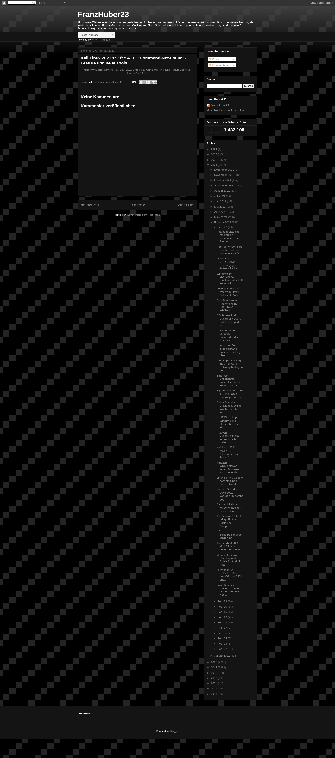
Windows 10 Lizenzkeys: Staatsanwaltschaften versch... (230, 278)
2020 (214, 662)
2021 (214, 165)
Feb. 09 (223, 622)
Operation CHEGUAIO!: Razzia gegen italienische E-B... (229, 263)
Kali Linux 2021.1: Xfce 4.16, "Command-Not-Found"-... (228, 452)
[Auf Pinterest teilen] (155, 82)
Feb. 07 (223, 627)
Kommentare (219, 65)
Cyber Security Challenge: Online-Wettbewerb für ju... (230, 407)
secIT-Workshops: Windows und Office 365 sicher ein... (228, 422)
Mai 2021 (220, 206)
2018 (214, 672)
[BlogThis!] (144, 82)
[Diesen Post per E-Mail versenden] (141, 82)
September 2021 (225, 185)
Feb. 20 (223, 606)
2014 (214, 693)
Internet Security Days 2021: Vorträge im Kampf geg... (230, 494)
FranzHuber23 (103, 14)
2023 (214, 154)
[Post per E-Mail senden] (133, 82)
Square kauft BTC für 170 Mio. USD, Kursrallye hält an (230, 394)
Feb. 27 (223, 227)
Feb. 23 (223, 601)
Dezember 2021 (224, 169)
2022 (214, 159)
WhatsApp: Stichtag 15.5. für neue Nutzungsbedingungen (230, 365)
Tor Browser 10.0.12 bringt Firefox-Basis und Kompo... (229, 521)
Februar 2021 (223, 222)
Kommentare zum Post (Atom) (144, 214)
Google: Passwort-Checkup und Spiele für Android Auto (229, 559)
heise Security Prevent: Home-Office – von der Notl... (228, 589)
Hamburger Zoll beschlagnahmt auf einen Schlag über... (228, 350)
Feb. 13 (223, 617)
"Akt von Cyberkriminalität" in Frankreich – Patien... (229, 437)
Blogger (174, 731)
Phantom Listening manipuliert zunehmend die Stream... (228, 236)
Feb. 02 (223, 648)
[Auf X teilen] (148, 82)
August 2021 (222, 190)
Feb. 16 (223, 611)
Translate (104, 39)
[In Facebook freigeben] (152, 82)
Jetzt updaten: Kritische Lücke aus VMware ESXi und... (229, 574)
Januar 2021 (222, 655)
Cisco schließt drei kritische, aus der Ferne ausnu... (229, 507)
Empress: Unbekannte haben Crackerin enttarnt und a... (228, 380)
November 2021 (224, 174)
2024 (214, 149)
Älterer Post (186, 205)
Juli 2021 (220, 195)
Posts (215, 59)
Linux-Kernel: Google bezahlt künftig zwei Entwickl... (230, 481)
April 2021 (220, 211)
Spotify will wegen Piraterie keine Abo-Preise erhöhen (227, 305)
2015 (214, 688)
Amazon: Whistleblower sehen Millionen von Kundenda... (228, 467)
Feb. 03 (223, 643)
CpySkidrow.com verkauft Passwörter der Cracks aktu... (227, 335)
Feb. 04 (223, 638)
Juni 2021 (220, 201)
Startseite (138, 205)
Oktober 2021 (223, 180)
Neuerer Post (90, 205)
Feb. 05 (223, 632)
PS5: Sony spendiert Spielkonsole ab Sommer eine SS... (230, 250)
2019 (214, 667)
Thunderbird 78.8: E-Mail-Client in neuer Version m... (229, 546)
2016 (214, 683)
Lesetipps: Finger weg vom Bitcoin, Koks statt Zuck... (229, 292)
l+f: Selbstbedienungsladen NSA (229, 534)
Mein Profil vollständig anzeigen (226, 110)
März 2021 (221, 217)
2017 (214, 678)
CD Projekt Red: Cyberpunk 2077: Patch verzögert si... (229, 320)
